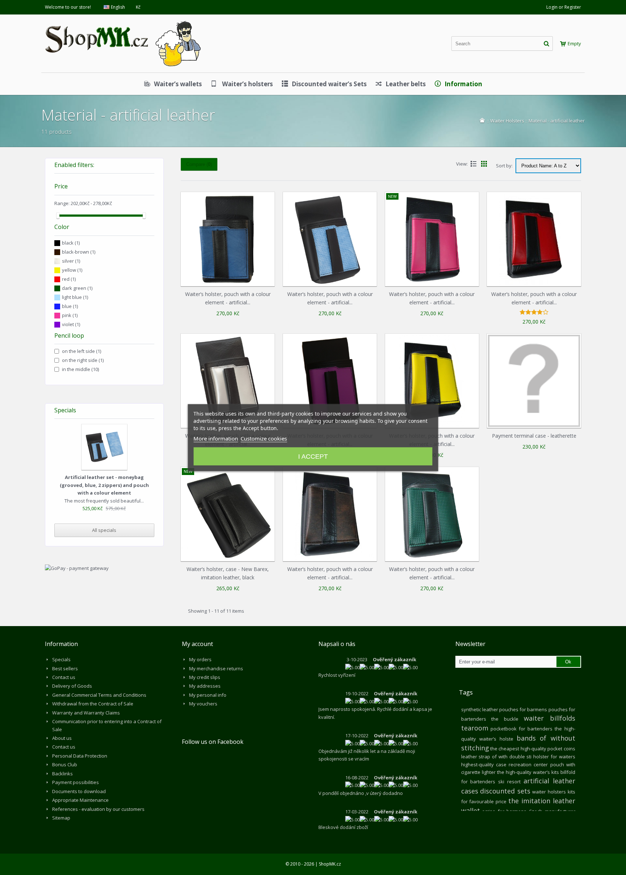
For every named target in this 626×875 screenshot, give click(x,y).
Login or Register (563, 7)
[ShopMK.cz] (123, 20)
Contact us (63, 677)
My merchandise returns (216, 668)
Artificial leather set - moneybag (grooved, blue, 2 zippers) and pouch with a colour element (104, 485)
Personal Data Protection (79, 756)
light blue (75, 297)
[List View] (473, 164)
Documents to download (79, 791)
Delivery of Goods (72, 686)
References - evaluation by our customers (98, 809)
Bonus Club (64, 764)
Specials (65, 410)
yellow (72, 270)
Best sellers (65, 668)
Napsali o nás (336, 644)
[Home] (482, 120)
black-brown (78, 252)
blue (70, 306)
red (69, 279)
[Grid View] (484, 164)
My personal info (207, 695)
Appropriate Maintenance (80, 800)
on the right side (83, 360)
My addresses (205, 686)
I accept (313, 456)
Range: (62, 203)
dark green (77, 288)
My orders (200, 659)
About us (62, 738)
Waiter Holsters (507, 120)
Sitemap (61, 817)
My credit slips (204, 677)
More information (215, 438)
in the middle (80, 369)
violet (71, 324)
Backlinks (62, 773)
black (71, 242)
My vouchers (203, 703)
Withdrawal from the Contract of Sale (92, 703)
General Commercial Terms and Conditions (99, 695)
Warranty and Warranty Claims (86, 712)
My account (197, 644)
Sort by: (504, 165)
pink (70, 315)
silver (71, 261)
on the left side (81, 351)
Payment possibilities (75, 782)
